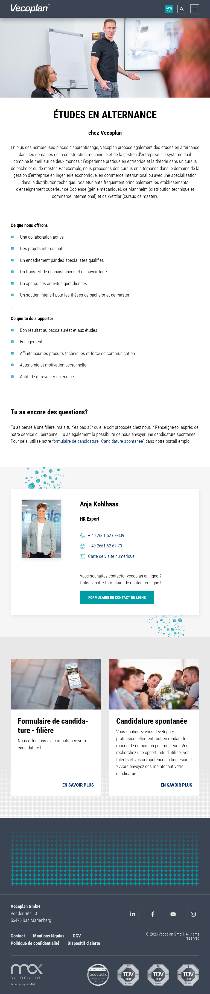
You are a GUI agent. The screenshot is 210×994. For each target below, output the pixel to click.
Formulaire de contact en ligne (117, 597)
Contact (18, 936)
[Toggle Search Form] (181, 9)
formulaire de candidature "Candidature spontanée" (98, 441)
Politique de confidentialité (35, 943)
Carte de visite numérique (111, 556)
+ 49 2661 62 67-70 (105, 546)
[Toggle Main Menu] (194, 8)
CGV (77, 936)
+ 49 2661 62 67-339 (106, 535)
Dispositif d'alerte (84, 943)
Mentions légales (49, 936)
